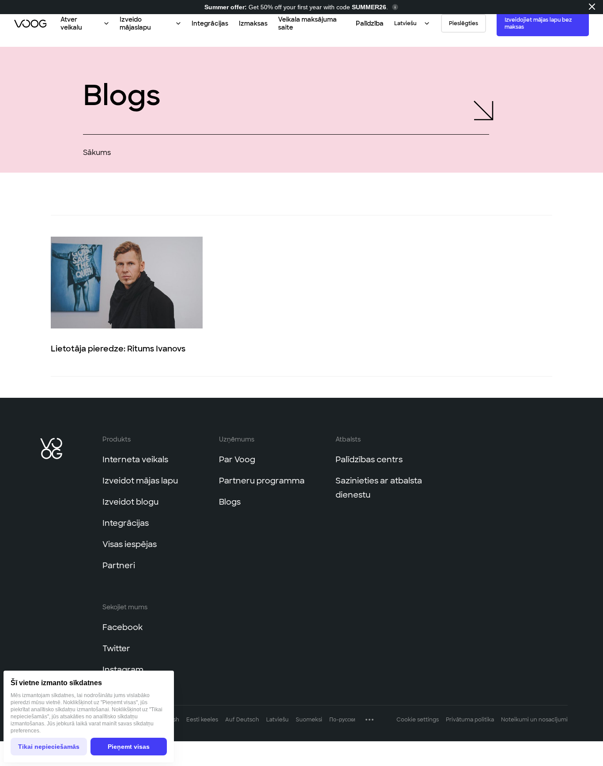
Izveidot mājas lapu (140, 480)
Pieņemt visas (129, 746)
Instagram (122, 669)
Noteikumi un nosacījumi (534, 719)
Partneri (118, 565)
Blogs (230, 501)
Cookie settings (417, 719)
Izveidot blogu (130, 501)
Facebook (122, 627)
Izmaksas (253, 23)
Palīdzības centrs (369, 459)
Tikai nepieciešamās (48, 746)
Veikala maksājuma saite (307, 23)
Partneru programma (262, 480)
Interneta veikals (135, 459)
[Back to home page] (30, 23)
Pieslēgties (463, 23)
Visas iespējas (129, 544)
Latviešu (277, 719)
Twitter (116, 648)
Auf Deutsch (242, 719)
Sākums (97, 152)
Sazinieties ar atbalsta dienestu (378, 487)
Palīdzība (370, 23)
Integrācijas (210, 23)
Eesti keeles (202, 719)
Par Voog (237, 459)
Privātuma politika (470, 719)
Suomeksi (309, 719)
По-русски (342, 719)
